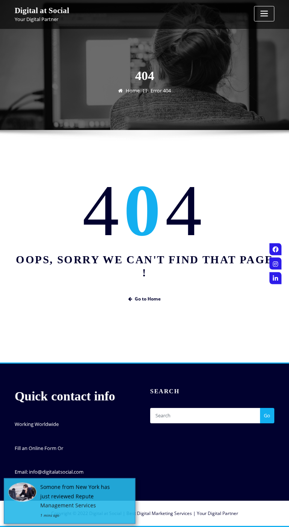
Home (133, 90)
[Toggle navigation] (264, 13)
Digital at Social (42, 10)
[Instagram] (275, 264)
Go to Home (148, 299)
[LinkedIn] (275, 278)
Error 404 (161, 90)
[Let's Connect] (275, 249)
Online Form (42, 448)
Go (267, 415)
